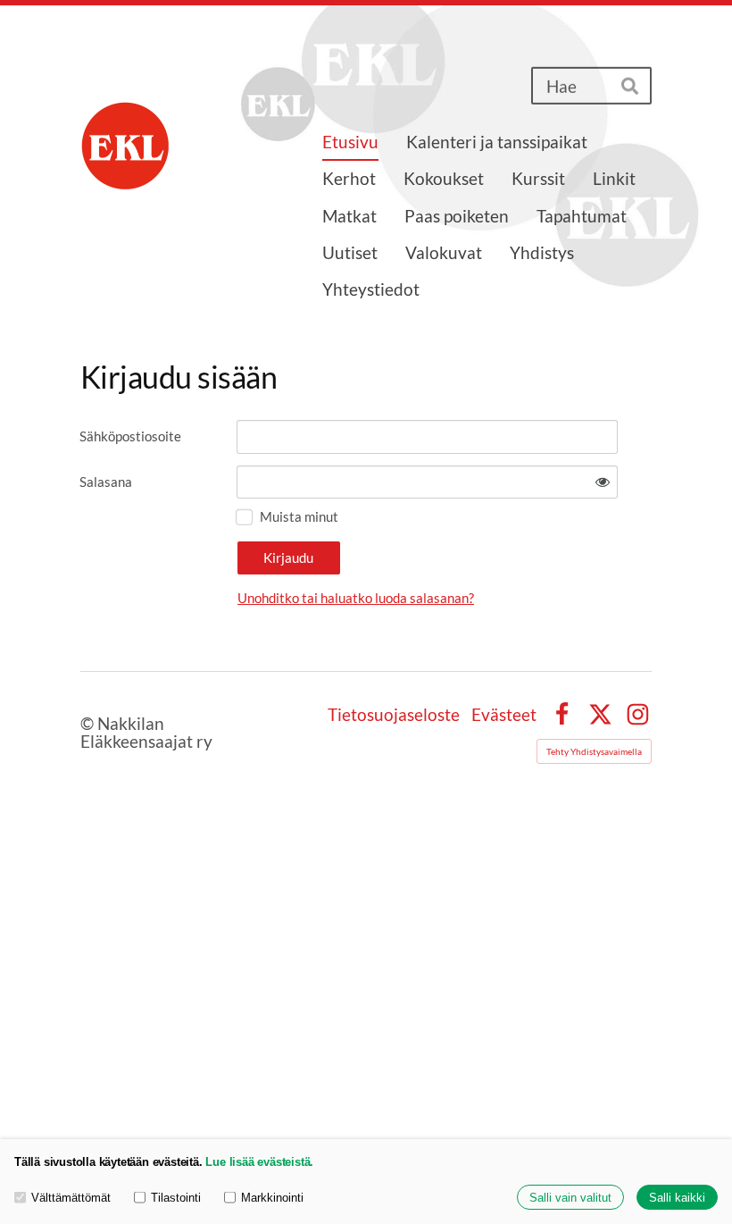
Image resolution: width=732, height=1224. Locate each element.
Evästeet (504, 714)
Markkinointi (272, 1197)
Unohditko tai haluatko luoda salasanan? (355, 598)
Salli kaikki (677, 1197)
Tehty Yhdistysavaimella (594, 751)
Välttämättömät (71, 1197)
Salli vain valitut (570, 1197)
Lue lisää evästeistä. (259, 1162)
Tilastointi (176, 1197)
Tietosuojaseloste (394, 714)
